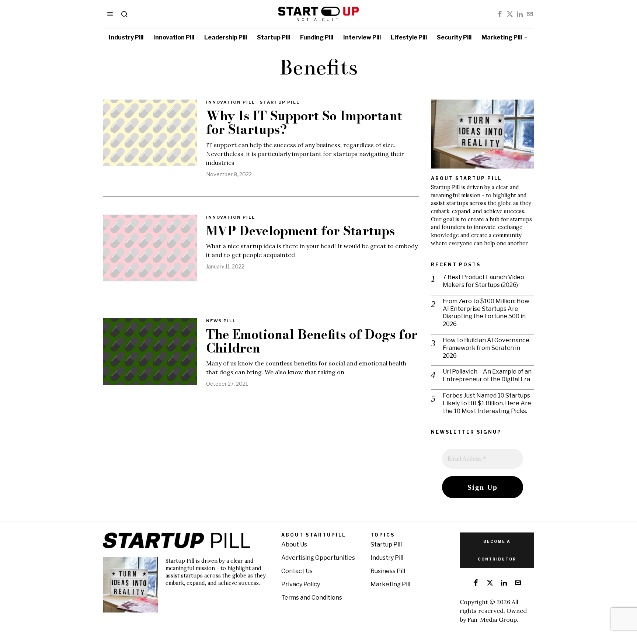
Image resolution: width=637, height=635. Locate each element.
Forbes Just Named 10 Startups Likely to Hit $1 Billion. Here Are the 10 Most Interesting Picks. (487, 403)
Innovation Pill (230, 102)
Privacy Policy (300, 584)
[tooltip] (499, 14)
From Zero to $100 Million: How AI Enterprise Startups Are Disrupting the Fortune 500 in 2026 (486, 312)
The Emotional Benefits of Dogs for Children (312, 341)
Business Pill (387, 571)
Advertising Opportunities (318, 557)
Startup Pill (280, 102)
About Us (294, 544)
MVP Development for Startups (300, 231)
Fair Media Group (492, 619)
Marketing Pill (390, 584)
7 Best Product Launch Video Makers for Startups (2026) (483, 281)
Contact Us (297, 571)
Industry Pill (386, 557)
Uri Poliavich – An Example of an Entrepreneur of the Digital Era (487, 375)
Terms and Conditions (311, 597)
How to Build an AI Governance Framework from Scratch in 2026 (486, 348)
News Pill (221, 320)
